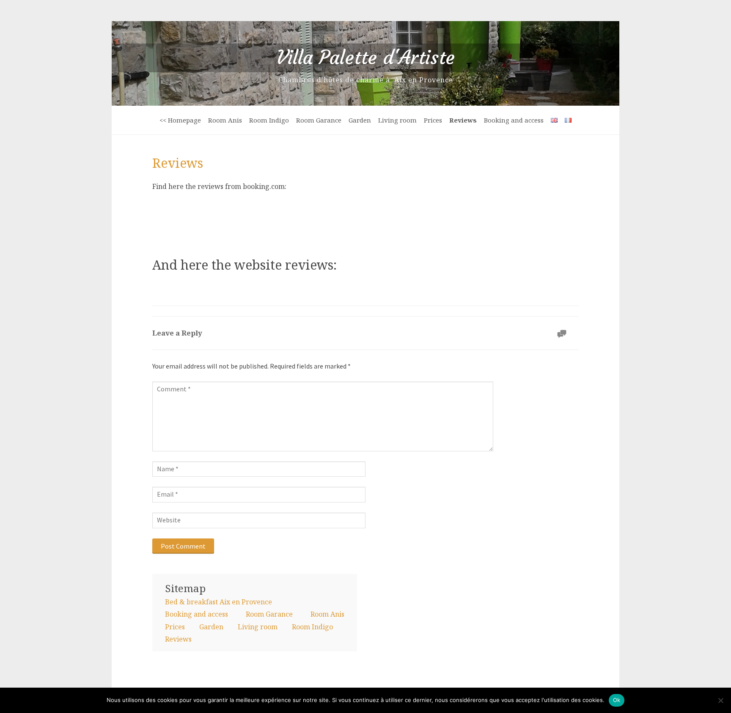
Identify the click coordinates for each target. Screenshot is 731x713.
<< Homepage (180, 120)
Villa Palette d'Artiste (365, 57)
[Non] (720, 700)
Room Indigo (269, 120)
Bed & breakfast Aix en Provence (218, 601)
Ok (617, 700)
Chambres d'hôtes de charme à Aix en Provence (365, 80)
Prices (433, 120)
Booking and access (514, 120)
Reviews (463, 120)
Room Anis (225, 120)
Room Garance (318, 120)
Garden (360, 120)
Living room (397, 120)
